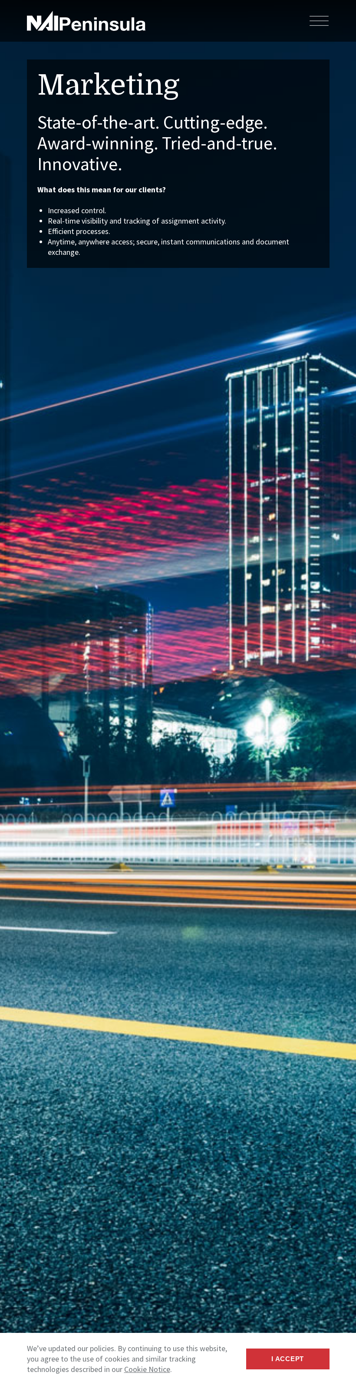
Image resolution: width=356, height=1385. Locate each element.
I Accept (287, 1358)
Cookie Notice (147, 1369)
